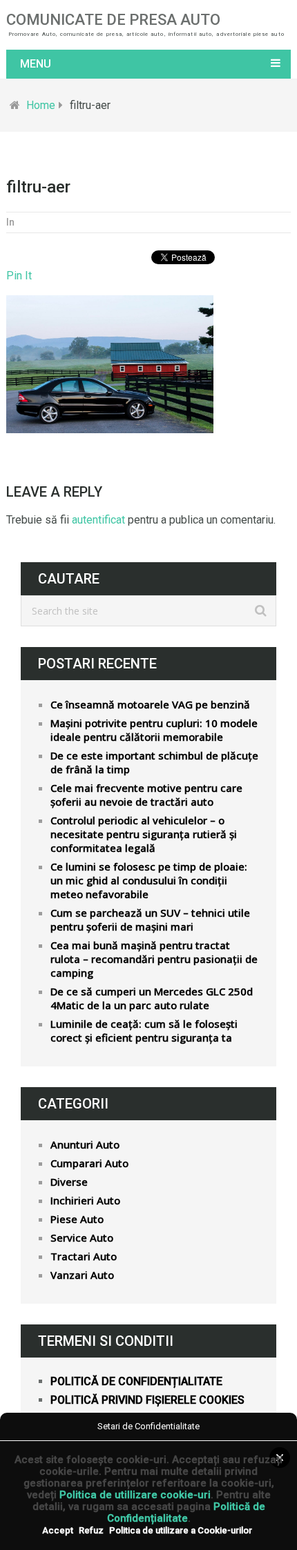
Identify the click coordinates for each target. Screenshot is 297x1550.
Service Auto (81, 1237)
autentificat (98, 519)
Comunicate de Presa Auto (113, 20)
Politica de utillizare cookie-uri (135, 1495)
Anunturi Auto (84, 1144)
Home (40, 105)
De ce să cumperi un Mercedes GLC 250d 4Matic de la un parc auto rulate (151, 998)
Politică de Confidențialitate (186, 1512)
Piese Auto (77, 1219)
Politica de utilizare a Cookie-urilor (180, 1530)
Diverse (69, 1182)
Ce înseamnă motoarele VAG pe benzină (150, 704)
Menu (35, 63)
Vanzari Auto (82, 1275)
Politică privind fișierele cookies (147, 1400)
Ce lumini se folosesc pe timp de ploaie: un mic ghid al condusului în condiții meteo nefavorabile (148, 880)
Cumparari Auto (89, 1163)
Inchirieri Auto (85, 1200)
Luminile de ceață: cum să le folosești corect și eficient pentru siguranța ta (144, 1030)
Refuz (91, 1530)
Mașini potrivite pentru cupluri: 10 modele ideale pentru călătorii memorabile (154, 730)
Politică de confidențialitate (136, 1381)
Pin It (19, 275)
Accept (57, 1530)
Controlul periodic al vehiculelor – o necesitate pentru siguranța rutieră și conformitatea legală (143, 834)
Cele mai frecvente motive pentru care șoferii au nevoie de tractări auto (146, 794)
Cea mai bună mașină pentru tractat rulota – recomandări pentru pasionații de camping (154, 959)
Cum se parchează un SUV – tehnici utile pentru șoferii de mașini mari (150, 919)
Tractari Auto (83, 1256)
